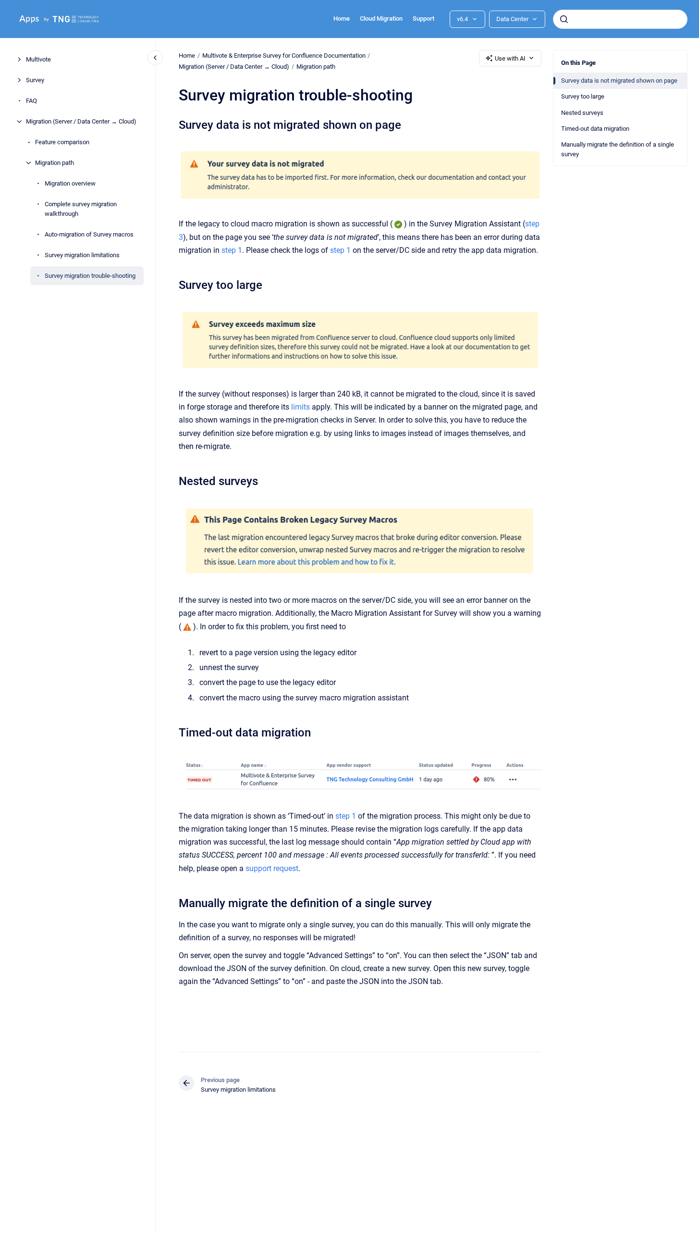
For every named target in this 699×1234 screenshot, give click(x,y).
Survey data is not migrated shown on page (619, 80)
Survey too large (582, 96)
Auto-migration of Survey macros (89, 233)
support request (271, 868)
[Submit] (564, 19)
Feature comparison (62, 142)
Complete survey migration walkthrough (81, 208)
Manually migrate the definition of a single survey (617, 149)
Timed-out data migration (595, 128)
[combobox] (620, 19)
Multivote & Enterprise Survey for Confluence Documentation (284, 55)
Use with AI (510, 58)
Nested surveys (582, 112)
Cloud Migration (381, 18)
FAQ (31, 100)
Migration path (54, 162)
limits (300, 406)
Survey (35, 80)
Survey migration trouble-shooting (90, 275)
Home (341, 18)
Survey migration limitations (82, 254)
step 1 (231, 250)
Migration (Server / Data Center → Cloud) (81, 121)
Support (423, 18)
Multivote (38, 59)
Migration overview (70, 183)
